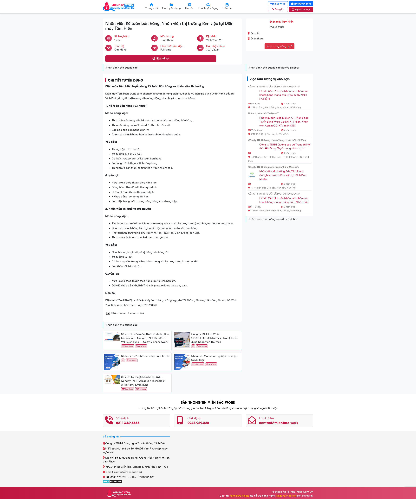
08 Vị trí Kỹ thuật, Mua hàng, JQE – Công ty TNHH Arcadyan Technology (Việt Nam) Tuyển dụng (143, 381)
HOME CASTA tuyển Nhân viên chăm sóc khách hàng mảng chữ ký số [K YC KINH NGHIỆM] (283, 95)
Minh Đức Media (239, 495)
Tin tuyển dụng (171, 8)
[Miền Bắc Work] (119, 6)
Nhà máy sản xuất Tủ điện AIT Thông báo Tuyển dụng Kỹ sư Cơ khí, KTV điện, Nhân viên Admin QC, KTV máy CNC (284, 121)
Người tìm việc (302, 9)
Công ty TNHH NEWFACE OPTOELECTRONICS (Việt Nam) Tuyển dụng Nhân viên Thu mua (214, 338)
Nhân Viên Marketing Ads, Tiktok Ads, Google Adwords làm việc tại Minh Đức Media (282, 175)
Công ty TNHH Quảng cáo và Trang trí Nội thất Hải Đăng (277, 140)
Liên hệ (227, 8)
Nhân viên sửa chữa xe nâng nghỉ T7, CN (145, 356)
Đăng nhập (279, 4)
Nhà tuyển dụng (302, 4)
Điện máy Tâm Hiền (281, 21)
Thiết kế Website (286, 495)
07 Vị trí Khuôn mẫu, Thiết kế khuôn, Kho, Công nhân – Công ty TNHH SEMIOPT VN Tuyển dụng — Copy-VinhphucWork (145, 338)
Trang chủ (151, 8)
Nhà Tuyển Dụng (208, 8)
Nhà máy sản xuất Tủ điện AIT (263, 113)
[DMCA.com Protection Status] (112, 481)
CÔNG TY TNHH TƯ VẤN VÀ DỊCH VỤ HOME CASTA (274, 87)
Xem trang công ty (278, 46)
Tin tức (189, 8)
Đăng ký (279, 9)
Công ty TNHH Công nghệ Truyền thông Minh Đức (273, 167)
